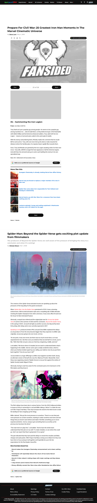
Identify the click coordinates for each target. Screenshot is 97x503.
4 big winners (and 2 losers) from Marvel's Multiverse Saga (30, 462)
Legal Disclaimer (82, 492)
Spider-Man (18, 476)
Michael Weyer (14, 246)
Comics (47, 2)
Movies (52, 2)
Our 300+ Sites (66, 489)
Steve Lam (12, 34)
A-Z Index (34, 494)
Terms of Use (49, 492)
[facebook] (84, 2)
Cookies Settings (50, 494)
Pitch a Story (14, 492)
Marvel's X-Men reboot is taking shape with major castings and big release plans (36, 459)
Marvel (30, 2)
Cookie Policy (66, 492)
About (66, 2)
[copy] (20, 38)
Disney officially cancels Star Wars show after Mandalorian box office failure (36, 465)
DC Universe (38, 2)
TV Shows (59, 2)
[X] (81, 2)
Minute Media (11, 498)
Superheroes (22, 2)
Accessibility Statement (17, 494)
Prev (15, 87)
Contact (47, 489)
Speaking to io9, (15, 329)
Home (12, 220)
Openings (33, 489)
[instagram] (87, 2)
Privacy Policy (35, 492)
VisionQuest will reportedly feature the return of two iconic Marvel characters (33, 454)
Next (56, 87)
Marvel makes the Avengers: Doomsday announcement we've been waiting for (36, 450)
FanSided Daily (81, 489)
